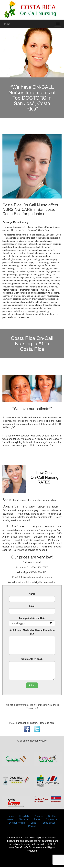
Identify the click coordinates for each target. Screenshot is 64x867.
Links (33, 822)
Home (7, 24)
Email (32, 605)
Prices (37, 819)
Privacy (32, 826)
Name (32, 593)
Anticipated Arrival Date (32, 618)
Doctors (38, 816)
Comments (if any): (32, 658)
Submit (32, 685)
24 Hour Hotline (17, 822)
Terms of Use (48, 822)
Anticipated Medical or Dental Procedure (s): (32, 632)
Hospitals (24, 816)
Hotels (10, 819)
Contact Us (51, 819)
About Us (23, 819)
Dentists (52, 816)
